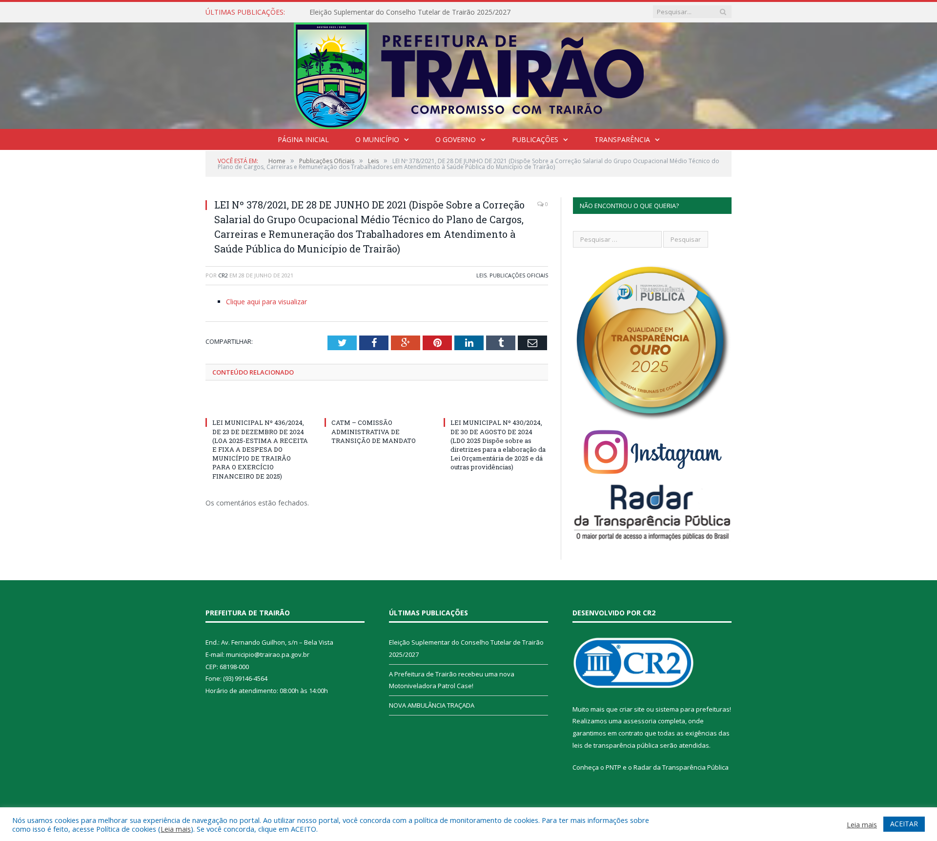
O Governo (455, 139)
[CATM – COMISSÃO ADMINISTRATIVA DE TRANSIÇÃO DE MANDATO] (377, 404)
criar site (632, 709)
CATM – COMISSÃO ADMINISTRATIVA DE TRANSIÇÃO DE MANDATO (373, 431)
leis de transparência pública (615, 745)
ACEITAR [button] (904, 823)
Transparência (622, 139)
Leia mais (176, 828)
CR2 (223, 275)
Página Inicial (303, 139)
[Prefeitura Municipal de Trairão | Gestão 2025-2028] (469, 73)
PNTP (613, 767)
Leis (481, 275)
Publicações (535, 139)
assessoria (639, 720)
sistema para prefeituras (692, 709)
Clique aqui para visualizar (266, 301)
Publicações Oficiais (518, 275)
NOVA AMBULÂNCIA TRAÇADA (431, 705)
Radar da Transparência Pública (681, 767)
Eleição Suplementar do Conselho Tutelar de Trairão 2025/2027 (409, 12)
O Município (377, 139)
